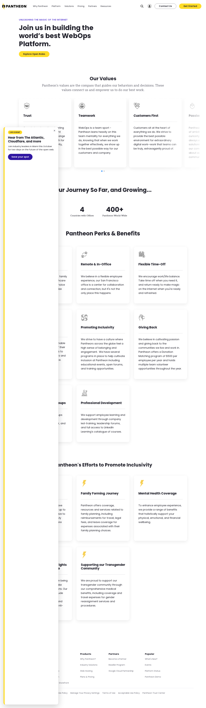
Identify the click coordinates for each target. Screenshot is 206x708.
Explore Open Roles (34, 54)
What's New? (151, 659)
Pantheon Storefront (59, 682)
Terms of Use (108, 693)
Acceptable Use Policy (129, 693)
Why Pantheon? (88, 659)
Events (148, 664)
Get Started (190, 6)
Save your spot (20, 156)
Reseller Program (117, 664)
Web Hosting (86, 671)
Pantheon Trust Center (154, 693)
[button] (101, 171)
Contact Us (165, 6)
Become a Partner (117, 659)
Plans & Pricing (87, 676)
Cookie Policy (61, 693)
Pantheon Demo (153, 676)
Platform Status (152, 671)
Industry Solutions (88, 664)
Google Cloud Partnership (121, 671)
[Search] (142, 6)
